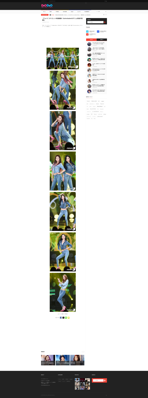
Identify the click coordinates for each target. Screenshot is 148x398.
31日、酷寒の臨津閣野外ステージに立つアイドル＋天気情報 (98, 54)
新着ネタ (101, 39)
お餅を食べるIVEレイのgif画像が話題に (98, 80)
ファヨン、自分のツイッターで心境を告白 (98, 64)
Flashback (87, 11)
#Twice (57, 11)
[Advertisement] (86, 6)
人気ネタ (91, 39)
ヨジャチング (89, 116)
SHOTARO (88, 118)
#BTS (51, 11)
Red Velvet (100, 106)
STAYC (90, 106)
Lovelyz (88, 114)
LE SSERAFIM (95, 111)
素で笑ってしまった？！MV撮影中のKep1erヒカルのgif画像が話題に (98, 85)
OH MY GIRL (100, 114)
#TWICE (67, 379)
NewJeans (101, 109)
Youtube (71, 379)
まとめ (72, 11)
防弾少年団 (94, 101)
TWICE (88, 101)
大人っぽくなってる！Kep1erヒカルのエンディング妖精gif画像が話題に (98, 90)
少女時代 (102, 101)
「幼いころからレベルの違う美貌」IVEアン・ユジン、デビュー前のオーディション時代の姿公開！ (98, 49)
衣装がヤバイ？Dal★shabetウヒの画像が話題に (62, 362)
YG (91, 118)
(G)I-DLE (94, 106)
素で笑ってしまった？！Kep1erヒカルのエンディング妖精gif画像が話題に (98, 59)
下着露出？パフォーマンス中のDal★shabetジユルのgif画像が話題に (48, 363)
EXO (104, 106)
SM (91, 114)
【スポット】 (89, 111)
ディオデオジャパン (44, 1)
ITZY (98, 109)
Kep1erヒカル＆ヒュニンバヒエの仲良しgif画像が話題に (98, 69)
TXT (87, 106)
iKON (94, 118)
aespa (97, 103)
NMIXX (88, 109)
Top (106, 395)
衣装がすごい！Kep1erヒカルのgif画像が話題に (98, 75)
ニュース (78, 11)
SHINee (104, 114)
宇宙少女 (95, 114)
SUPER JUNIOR (100, 116)
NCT (87, 103)
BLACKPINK (93, 109)
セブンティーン (92, 103)
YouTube (65, 11)
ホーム (44, 11)
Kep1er (102, 103)
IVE (99, 101)
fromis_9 (101, 111)
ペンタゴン (94, 116)
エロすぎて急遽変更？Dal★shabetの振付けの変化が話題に (77, 362)
